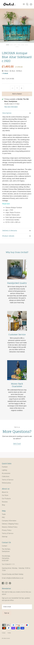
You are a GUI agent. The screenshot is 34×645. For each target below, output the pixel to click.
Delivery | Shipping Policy (10, 524)
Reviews (5, 502)
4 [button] (19, 45)
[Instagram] (6, 583)
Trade (4, 514)
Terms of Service (7, 480)
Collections (5, 476)
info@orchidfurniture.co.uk (14, 578)
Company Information (9, 521)
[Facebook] (3, 583)
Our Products (6, 498)
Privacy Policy (6, 530)
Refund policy (6, 483)
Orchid (8, 638)
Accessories (6, 473)
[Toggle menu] (24, 4)
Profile (9, 633)
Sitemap (4, 537)
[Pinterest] (10, 583)
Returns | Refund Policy (9, 527)
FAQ (3, 517)
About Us (5, 492)
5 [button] (23, 45)
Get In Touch (17, 444)
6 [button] (26, 45)
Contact (4, 546)
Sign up (6, 613)
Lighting (4, 470)
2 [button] (11, 45)
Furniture (5, 467)
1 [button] (7, 45)
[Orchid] (9, 4)
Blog (3, 505)
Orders (3, 633)
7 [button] (17, 47)
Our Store (5, 495)
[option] (17, 26)
